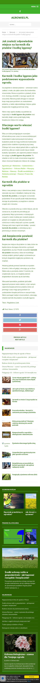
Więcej (29, 681)
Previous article (20, 337)
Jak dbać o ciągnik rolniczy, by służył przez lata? (16, 621)
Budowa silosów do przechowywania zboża (16, 363)
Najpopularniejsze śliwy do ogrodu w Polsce (16, 354)
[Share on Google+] (20, 330)
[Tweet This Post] (20, 320)
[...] (18, 588)
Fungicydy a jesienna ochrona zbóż (24, 474)
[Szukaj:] (20, 24)
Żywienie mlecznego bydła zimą (23, 443)
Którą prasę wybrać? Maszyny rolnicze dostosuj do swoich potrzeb (23, 423)
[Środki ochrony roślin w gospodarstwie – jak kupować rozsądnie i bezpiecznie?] (20, 558)
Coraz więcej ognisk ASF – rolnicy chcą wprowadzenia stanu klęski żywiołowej (24, 379)
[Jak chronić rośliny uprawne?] (17, 501)
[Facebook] (20, 11)
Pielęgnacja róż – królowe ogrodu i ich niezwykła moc (19, 373)
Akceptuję (31, 677)
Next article (20, 340)
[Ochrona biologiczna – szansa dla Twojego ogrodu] (20, 651)
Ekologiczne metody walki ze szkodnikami (14, 628)
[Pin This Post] (20, 325)
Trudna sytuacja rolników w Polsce (12, 624)
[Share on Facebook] (20, 315)
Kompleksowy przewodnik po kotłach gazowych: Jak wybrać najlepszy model (23, 465)
